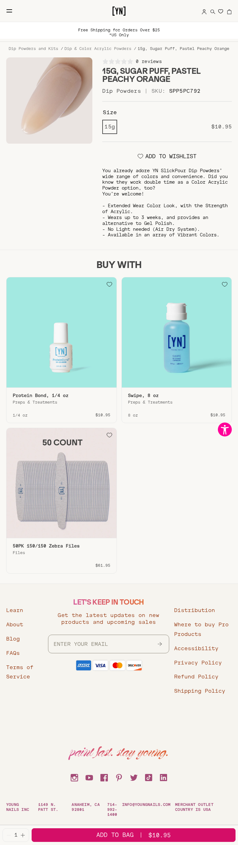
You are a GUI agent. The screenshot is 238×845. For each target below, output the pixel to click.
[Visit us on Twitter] (134, 776)
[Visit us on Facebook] (104, 776)
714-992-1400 (112, 810)
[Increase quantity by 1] (23, 835)
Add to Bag (133, 835)
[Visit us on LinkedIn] (163, 776)
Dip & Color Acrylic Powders (97, 49)
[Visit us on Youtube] (89, 776)
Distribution (194, 610)
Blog (13, 639)
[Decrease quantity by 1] (9, 835)
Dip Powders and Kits (33, 49)
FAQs (13, 653)
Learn (14, 610)
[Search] (212, 11)
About (14, 625)
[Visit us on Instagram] (74, 776)
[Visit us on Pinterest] (119, 776)
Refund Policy (196, 677)
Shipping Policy (199, 691)
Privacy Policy (198, 663)
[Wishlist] (220, 11)
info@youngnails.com (146, 805)
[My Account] (204, 11)
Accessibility (196, 648)
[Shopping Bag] (229, 11)
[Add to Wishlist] (109, 284)
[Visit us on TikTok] (148, 776)
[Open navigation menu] (9, 11)
